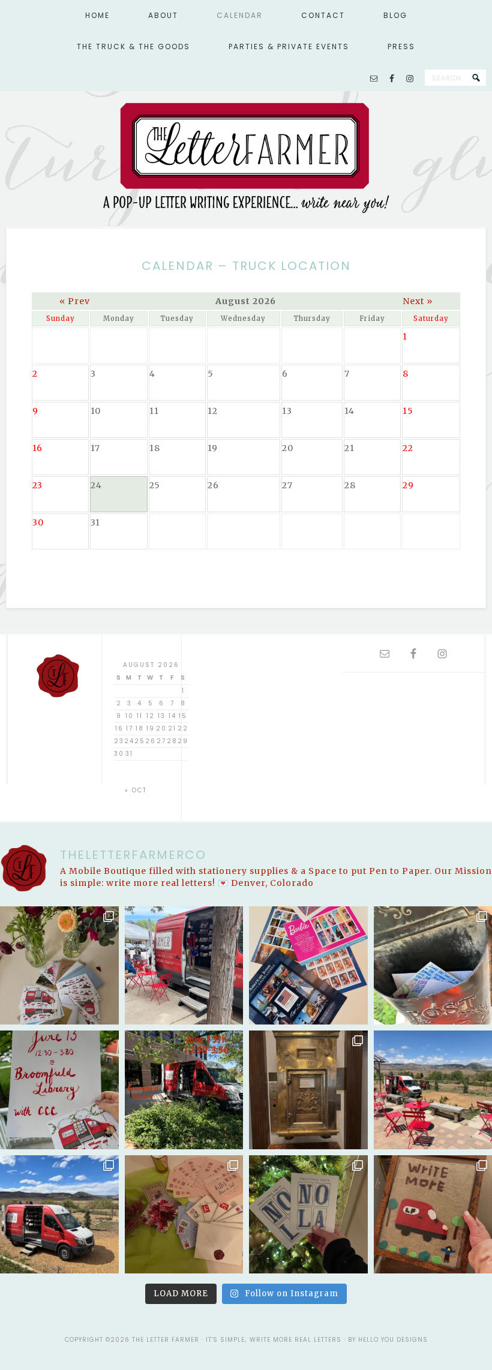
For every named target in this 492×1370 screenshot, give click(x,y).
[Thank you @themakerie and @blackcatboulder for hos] (59, 1214)
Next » (418, 301)
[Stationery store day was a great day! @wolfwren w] (59, 965)
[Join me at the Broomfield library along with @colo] (184, 1089)
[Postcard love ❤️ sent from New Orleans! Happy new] (308, 1214)
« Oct (136, 790)
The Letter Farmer (246, 157)
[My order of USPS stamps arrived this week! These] (308, 965)
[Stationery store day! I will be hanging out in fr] (184, 965)
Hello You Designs (393, 1339)
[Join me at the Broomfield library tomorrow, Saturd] (59, 1089)
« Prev (74, 301)
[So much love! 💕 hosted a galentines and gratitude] (184, 1214)
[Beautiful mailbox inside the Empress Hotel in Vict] (308, 1089)
